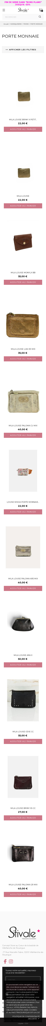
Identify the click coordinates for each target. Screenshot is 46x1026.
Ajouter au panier (23, 129)
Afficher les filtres (22, 49)
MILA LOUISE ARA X (23, 655)
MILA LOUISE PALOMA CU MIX (23, 425)
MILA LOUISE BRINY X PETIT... (23, 119)
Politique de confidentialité (26, 1016)
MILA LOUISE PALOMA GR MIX (23, 885)
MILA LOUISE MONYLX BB (23, 272)
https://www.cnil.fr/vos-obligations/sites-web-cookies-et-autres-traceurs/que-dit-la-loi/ (23, 1009)
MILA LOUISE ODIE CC (23, 732)
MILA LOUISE (23, 196)
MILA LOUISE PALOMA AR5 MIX (23, 579)
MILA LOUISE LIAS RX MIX (23, 349)
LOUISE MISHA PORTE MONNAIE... (23, 502)
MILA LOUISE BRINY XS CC (23, 808)
